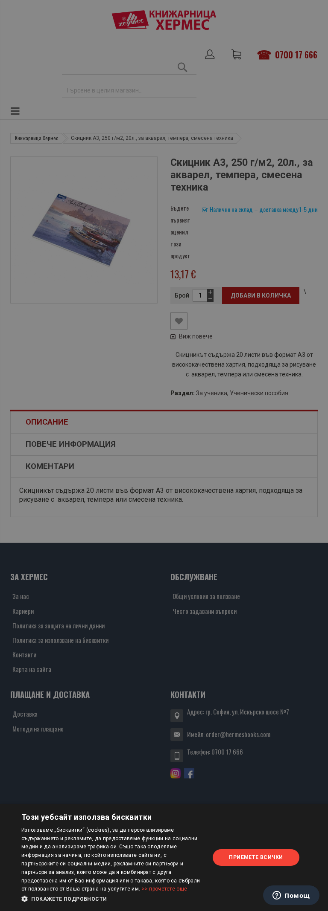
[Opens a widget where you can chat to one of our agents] (291, 896)
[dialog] (164, 857)
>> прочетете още (164, 889)
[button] (112, 899)
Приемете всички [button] (256, 857)
